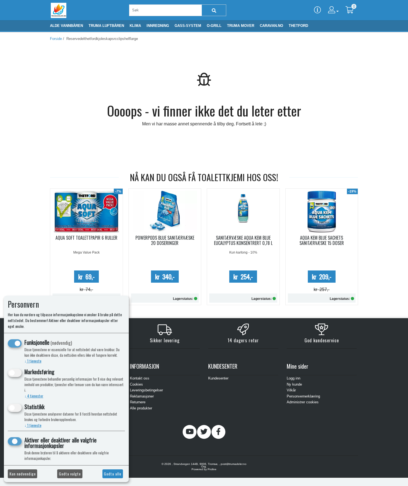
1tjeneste (32, 361)
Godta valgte (70, 474)
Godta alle (112, 474)
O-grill (214, 26)
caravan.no (271, 26)
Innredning (158, 26)
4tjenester (33, 396)
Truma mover (240, 26)
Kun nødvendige (22, 474)
